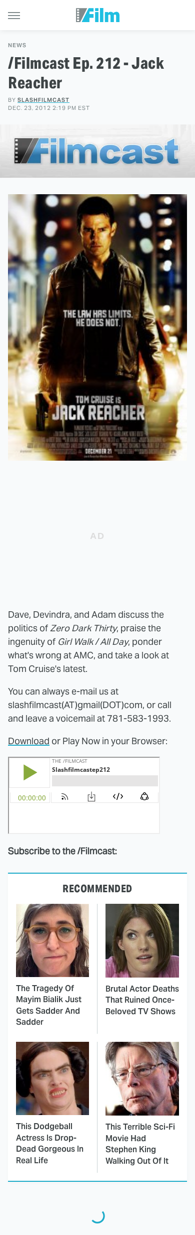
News (17, 45)
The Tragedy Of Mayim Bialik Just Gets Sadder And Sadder (49, 1005)
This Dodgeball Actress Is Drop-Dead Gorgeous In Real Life (50, 1143)
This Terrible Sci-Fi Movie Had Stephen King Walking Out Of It (140, 1144)
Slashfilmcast (44, 99)
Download (29, 741)
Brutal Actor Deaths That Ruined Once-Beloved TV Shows (142, 1000)
